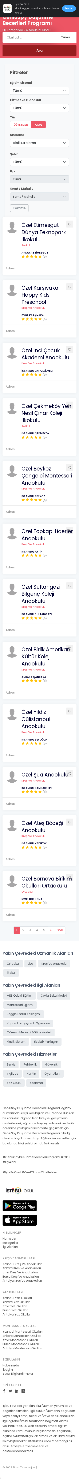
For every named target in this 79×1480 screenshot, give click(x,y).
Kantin (31, 1073)
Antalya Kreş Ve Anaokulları (22, 1281)
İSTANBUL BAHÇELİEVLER (37, 371)
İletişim (8, 1370)
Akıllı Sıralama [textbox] (24, 142)
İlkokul (25, 245)
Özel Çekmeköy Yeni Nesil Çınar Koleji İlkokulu (46, 413)
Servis (11, 1064)
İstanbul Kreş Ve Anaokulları (22, 1264)
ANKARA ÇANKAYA (33, 677)
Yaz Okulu (14, 1083)
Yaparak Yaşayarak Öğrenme (28, 1023)
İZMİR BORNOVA (31, 899)
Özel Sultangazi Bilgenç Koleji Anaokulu (40, 594)
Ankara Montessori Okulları (22, 1336)
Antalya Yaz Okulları (17, 1315)
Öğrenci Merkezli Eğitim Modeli (29, 1032)
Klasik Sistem (16, 1042)
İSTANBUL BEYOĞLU (34, 739)
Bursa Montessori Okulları (21, 1344)
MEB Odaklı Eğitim (19, 995)
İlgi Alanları (10, 1247)
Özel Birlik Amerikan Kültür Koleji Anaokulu (45, 656)
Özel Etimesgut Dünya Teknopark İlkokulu (43, 232)
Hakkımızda (11, 1365)
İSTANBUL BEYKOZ (33, 496)
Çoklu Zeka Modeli (54, 995)
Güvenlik (51, 1064)
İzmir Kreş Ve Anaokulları (20, 1272)
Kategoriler (10, 1243)
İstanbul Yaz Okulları (17, 1298)
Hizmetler (9, 1239)
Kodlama (36, 1083)
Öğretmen (20, 124)
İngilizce (12, 1073)
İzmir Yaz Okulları (15, 1306)
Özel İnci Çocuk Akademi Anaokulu (45, 354)
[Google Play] (20, 1205)
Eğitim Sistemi (21, 83)
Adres (10, 268)
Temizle (19, 208)
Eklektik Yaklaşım (46, 1042)
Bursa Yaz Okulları (15, 1310)
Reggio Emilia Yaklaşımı (23, 1014)
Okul (38, 124)
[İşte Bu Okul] (20, 1191)
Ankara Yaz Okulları (16, 1302)
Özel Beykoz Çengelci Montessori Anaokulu (46, 475)
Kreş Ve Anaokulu (33, 308)
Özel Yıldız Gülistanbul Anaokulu (35, 719)
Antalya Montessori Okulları (22, 1348)
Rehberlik (30, 1064)
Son (60, 930)
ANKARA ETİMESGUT (34, 252)
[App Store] (20, 1220)
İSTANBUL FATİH (31, 551)
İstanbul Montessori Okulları (23, 1332)
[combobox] (39, 91)
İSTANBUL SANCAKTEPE (36, 788)
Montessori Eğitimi (20, 1005)
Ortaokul (27, 892)
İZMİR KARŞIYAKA (32, 315)
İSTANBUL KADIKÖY (34, 843)
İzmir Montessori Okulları (20, 1340)
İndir (69, 8)
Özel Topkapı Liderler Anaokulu (47, 535)
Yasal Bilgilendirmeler (18, 1374)
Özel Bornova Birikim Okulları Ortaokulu (46, 882)
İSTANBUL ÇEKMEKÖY (35, 433)
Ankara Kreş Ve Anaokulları (22, 1268)
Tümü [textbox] (17, 90)
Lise (30, 964)
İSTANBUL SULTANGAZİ (36, 614)
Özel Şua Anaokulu (44, 774)
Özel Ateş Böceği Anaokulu (42, 827)
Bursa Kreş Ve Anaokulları (21, 1277)
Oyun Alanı (52, 1073)
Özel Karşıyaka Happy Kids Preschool (39, 295)
